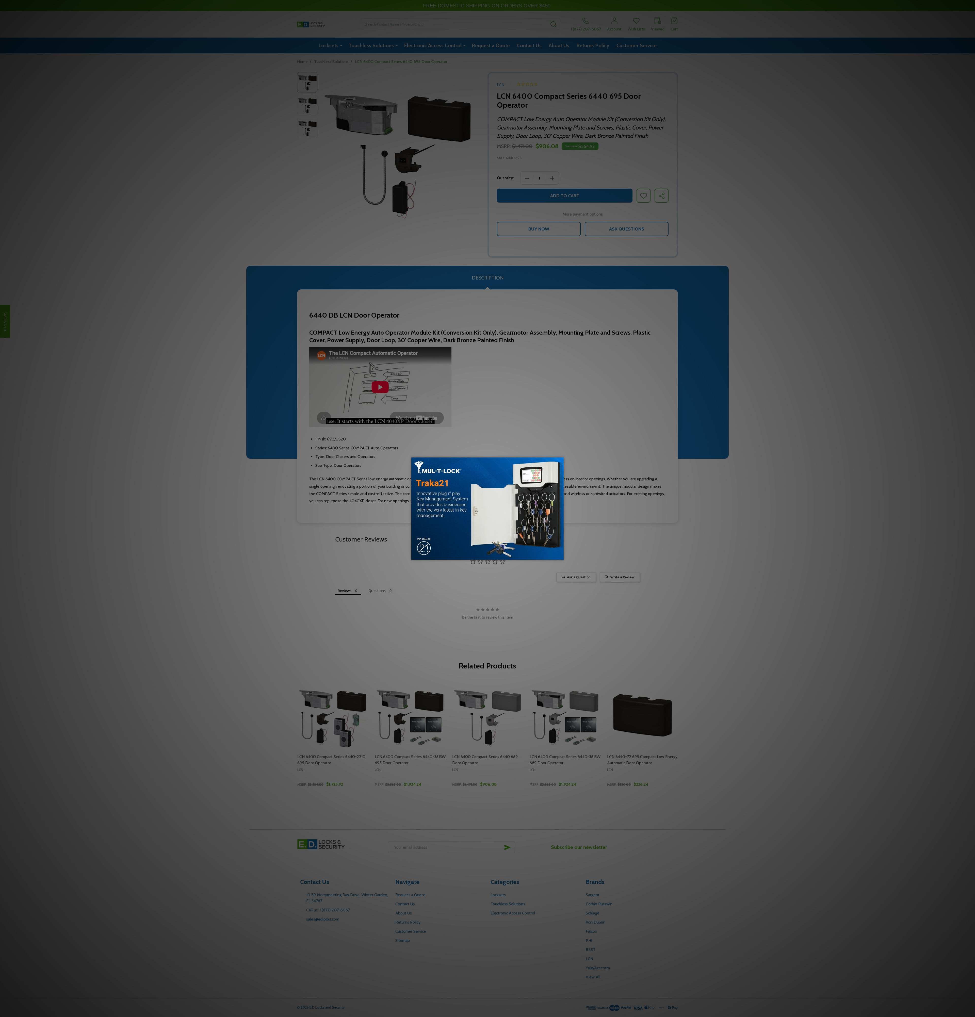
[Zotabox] (560, 555)
